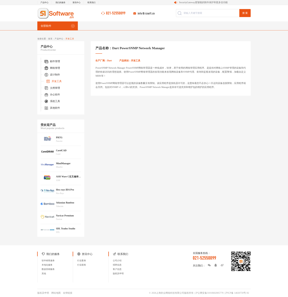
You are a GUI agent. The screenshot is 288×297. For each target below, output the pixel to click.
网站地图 (56, 293)
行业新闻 (81, 265)
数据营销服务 (48, 269)
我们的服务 (61, 2)
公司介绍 (117, 260)
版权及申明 (118, 273)
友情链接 (67, 293)
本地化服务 (47, 265)
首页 (50, 39)
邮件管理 (55, 61)
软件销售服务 (48, 260)
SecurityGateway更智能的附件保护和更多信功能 (203, 2)
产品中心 (44, 2)
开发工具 (57, 81)
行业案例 (81, 260)
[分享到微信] (208, 265)
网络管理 (55, 68)
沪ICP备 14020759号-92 (237, 293)
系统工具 (55, 101)
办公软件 (55, 94)
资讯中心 (76, 2)
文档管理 (55, 88)
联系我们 (92, 2)
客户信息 (117, 269)
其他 (44, 273)
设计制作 (55, 74)
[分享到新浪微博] (221, 265)
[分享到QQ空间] (214, 265)
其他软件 (55, 108)
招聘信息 (117, 265)
